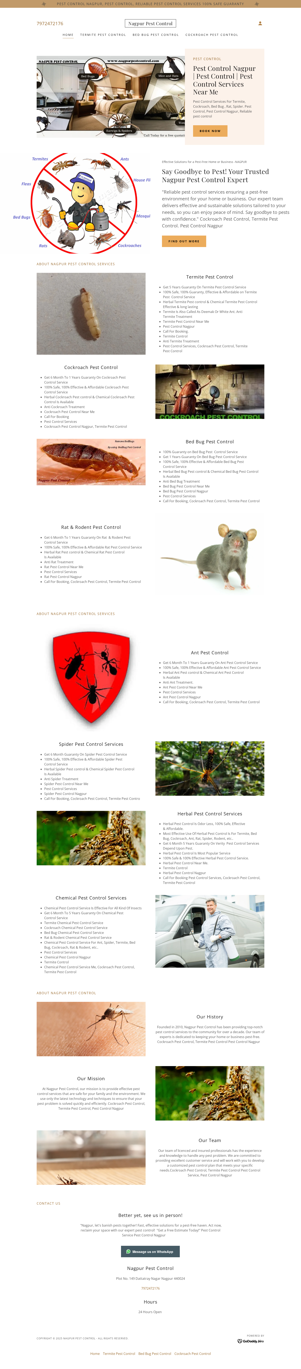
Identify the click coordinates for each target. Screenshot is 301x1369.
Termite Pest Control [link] (103, 35)
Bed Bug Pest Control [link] (156, 35)
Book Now (210, 131)
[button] (260, 23)
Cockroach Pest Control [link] (212, 35)
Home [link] (68, 35)
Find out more (184, 241)
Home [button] (95, 1353)
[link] (150, 24)
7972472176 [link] (50, 23)
